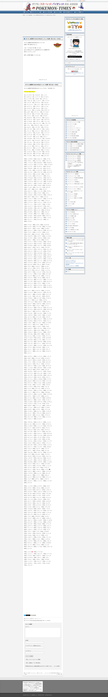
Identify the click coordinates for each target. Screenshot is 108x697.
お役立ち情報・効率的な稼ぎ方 (72, 225)
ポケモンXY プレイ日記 (71, 231)
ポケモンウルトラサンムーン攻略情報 (74, 160)
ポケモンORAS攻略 (48, 12)
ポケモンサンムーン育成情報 (72, 194)
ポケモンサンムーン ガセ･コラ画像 (73, 175)
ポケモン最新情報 (47, 620)
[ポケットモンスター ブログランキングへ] (74, 71)
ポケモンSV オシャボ (71, 126)
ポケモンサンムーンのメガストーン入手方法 (75, 186)
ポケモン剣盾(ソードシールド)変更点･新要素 (75, 144)
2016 (26, 618)
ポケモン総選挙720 (30, 618)
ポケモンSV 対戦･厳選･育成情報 (73, 135)
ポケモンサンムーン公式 (70, 261)
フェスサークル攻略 (70, 203)
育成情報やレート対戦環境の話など (74, 166)
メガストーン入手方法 (71, 223)
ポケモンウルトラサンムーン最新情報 (74, 156)
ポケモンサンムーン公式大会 (72, 179)
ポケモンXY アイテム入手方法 (72, 221)
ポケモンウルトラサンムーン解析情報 (74, 158)
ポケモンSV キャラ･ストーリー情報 (73, 122)
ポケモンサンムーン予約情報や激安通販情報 (75, 177)
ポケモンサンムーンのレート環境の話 (74, 188)
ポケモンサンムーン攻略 (36, 12)
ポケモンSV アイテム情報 (71, 124)
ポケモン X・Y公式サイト (71, 260)
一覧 (35, 618)
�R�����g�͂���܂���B (37, 620)
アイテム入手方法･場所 (71, 201)
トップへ (26, 12)
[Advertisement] (43, 25)
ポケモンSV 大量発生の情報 (72, 131)
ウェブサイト (28, 650)
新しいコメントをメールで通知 (33, 659)
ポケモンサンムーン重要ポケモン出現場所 (74, 197)
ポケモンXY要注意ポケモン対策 (73, 229)
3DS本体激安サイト (68, 12)
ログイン (68, 271)
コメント (27, 626)
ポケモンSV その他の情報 (71, 137)
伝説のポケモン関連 (70, 217)
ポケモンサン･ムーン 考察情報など (73, 181)
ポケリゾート (69, 205)
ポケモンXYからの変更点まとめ (73, 213)
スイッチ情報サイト (80, 12)
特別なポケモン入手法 (71, 219)
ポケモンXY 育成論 (70, 227)
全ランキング (38, 618)
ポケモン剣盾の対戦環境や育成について (74, 149)
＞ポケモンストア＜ (75, 30)
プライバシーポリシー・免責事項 (72, 265)
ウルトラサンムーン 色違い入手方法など (74, 161)
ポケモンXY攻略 (58, 12)
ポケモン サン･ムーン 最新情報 (72, 173)
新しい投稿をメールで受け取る (33, 662)
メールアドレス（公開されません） (33, 645)
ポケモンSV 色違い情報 (71, 133)
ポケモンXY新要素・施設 (71, 215)
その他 (69, 167)
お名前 (26, 640)
